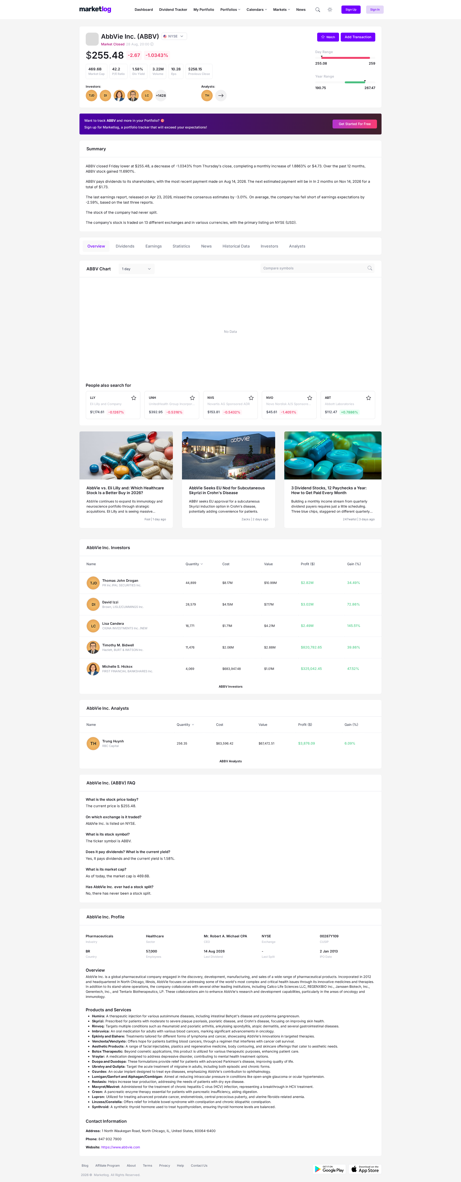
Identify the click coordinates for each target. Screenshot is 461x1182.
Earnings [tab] (154, 246)
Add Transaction (358, 37)
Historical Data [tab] (236, 246)
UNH (152, 398)
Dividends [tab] (125, 246)
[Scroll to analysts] (221, 95)
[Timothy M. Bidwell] (133, 95)
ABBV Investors (231, 686)
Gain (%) (354, 564)
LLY (92, 398)
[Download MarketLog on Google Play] (329, 1169)
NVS (210, 398)
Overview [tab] (96, 246)
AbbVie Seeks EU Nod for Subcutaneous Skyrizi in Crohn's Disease (227, 490)
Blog (85, 1165)
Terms (147, 1165)
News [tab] (206, 246)
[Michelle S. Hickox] (119, 95)
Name (91, 564)
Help (180, 1165)
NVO (269, 398)
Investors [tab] (269, 246)
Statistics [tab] (181, 246)
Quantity (192, 564)
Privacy (164, 1165)
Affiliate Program (107, 1165)
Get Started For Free (355, 124)
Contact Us (199, 1165)
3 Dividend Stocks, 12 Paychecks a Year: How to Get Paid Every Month (329, 490)
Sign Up (351, 9)
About (131, 1165)
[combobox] (137, 269)
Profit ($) (308, 564)
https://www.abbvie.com (120, 1147)
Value (268, 564)
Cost (226, 564)
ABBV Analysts (230, 761)
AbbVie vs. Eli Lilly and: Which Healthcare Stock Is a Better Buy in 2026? (125, 490)
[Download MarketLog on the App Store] (364, 1169)
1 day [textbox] (126, 269)
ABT (328, 398)
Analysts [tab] (297, 246)
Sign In (375, 9)
